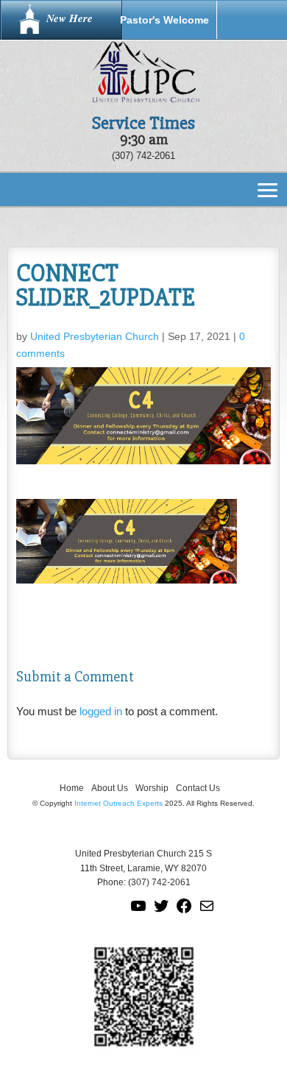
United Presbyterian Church (94, 336)
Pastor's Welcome (164, 20)
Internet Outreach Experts (118, 803)
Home (72, 788)
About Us (109, 788)
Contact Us (198, 788)
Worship (152, 788)
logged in (100, 711)
